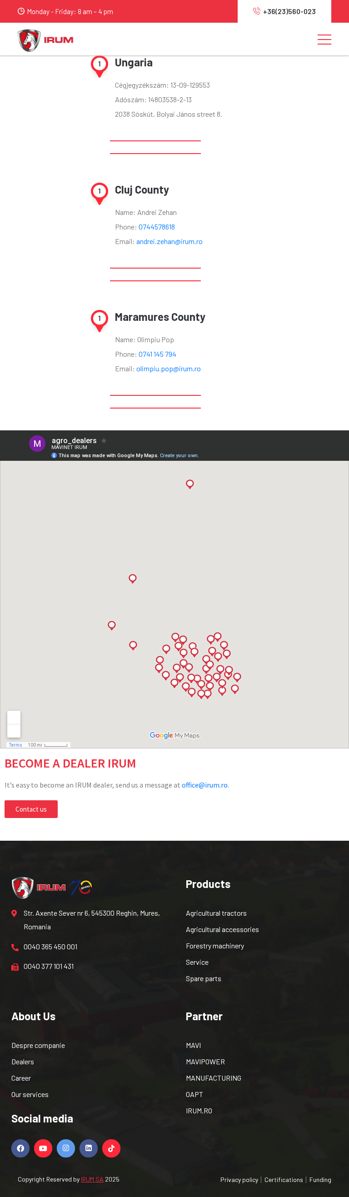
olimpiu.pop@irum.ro (168, 368)
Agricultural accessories (222, 929)
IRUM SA (92, 1179)
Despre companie (38, 1045)
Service (197, 962)
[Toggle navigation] (324, 39)
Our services (30, 1094)
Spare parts (203, 978)
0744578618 (157, 226)
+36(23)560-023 (289, 11)
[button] (31, 809)
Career (21, 1077)
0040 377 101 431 (49, 966)
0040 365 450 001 (50, 946)
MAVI (193, 1045)
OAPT (194, 1094)
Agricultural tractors (216, 912)
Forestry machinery (215, 945)
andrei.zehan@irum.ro (169, 241)
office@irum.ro (205, 784)
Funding (320, 1179)
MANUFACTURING (213, 1077)
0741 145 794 (157, 353)
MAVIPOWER (205, 1061)
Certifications (283, 1179)
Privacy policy (239, 1179)
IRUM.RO (199, 1110)
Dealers (22, 1061)
